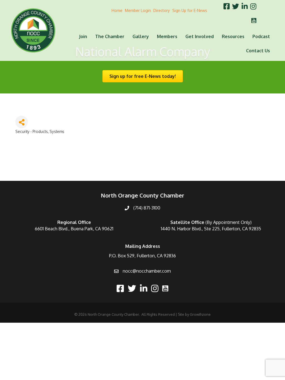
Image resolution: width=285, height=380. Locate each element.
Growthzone (200, 314)
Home (117, 10)
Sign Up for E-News (189, 10)
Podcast (261, 36)
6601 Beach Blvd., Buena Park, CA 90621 (74, 228)
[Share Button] (21, 122)
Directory (161, 10)
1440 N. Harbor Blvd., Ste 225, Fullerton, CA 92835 (211, 228)
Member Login (138, 10)
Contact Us (258, 50)
